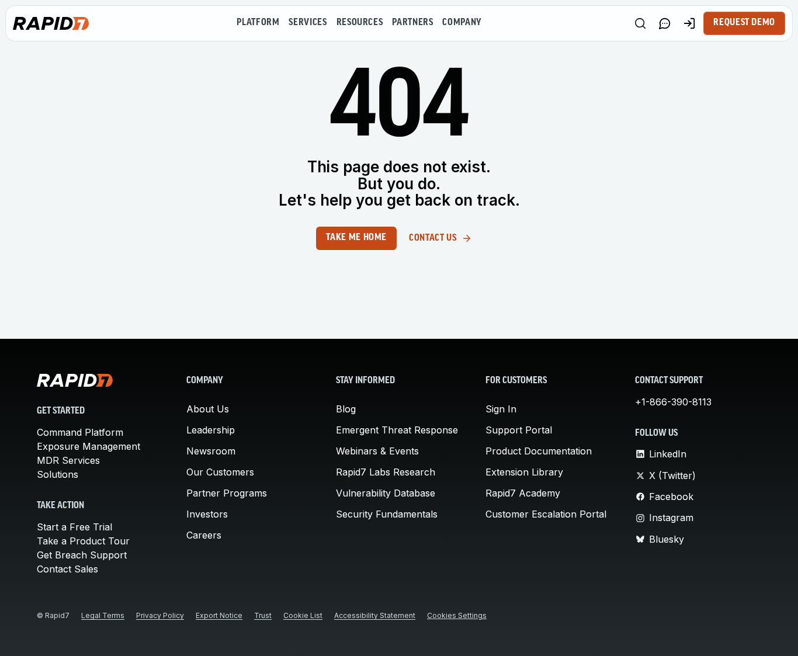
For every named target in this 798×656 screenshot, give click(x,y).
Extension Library (524, 472)
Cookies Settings (457, 615)
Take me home (356, 237)
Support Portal (518, 430)
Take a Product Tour (83, 541)
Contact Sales (67, 569)
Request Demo (744, 22)
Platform (258, 22)
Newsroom (210, 451)
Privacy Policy (160, 615)
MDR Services (68, 460)
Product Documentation (538, 451)
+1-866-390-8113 (673, 402)
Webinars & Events (377, 451)
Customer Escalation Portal (545, 514)
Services (308, 22)
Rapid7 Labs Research (385, 472)
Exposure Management (88, 446)
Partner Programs (226, 493)
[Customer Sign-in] (689, 23)
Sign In (500, 409)
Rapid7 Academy (522, 493)
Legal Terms (102, 615)
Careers (203, 535)
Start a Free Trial (74, 527)
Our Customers (220, 472)
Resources (359, 22)
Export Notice (219, 615)
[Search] (640, 23)
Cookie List (302, 615)
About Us (207, 409)
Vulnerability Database (385, 493)
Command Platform (80, 432)
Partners (412, 22)
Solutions (57, 474)
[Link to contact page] (664, 23)
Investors (207, 514)
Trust (263, 615)
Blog (346, 409)
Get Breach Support (82, 555)
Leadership (210, 430)
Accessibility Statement (374, 615)
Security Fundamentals (387, 514)
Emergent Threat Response (397, 430)
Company (461, 22)
